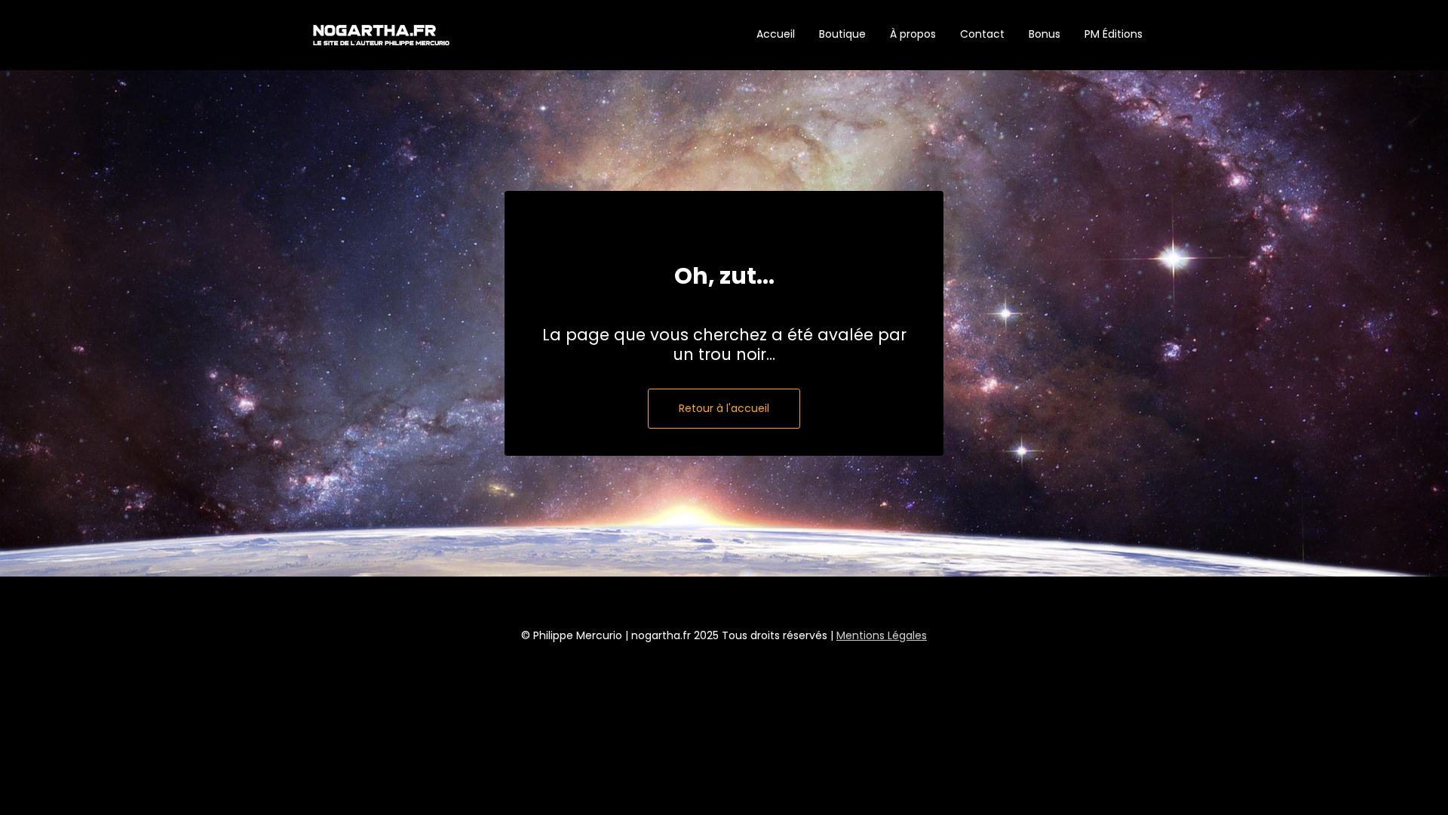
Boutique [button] (842, 34)
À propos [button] (913, 34)
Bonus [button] (1044, 34)
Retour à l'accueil (724, 408)
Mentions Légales (881, 635)
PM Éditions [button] (1113, 34)
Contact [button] (982, 34)
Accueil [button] (775, 34)
